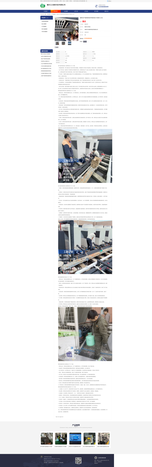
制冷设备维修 (44, 29)
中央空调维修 (44, 31)
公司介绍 (76, 11)
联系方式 (106, 11)
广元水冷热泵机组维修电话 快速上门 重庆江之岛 (92, 446)
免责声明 (53, 462)
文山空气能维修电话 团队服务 (46, 63)
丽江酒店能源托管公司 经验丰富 (46, 68)
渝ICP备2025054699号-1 (56, 458)
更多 (51, 51)
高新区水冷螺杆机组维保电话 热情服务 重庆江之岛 (107, 446)
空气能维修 (53, 14)
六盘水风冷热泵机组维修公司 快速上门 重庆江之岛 (78, 446)
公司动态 (86, 11)
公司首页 (45, 11)
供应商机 (56, 11)
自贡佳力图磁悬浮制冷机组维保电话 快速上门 (46, 56)
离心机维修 (44, 23)
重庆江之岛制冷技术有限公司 (49, 460)
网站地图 (61, 462)
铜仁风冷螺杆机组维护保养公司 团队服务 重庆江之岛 (50, 446)
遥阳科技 (50, 462)
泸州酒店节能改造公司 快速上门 (46, 73)
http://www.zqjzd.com (59, 416)
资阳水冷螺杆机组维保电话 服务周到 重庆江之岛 (64, 446)
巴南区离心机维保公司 (45, 61)
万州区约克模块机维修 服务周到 (46, 66)
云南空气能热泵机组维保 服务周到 (46, 75)
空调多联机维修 (45, 21)
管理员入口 (57, 462)
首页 (45, 14)
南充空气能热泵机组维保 (45, 58)
